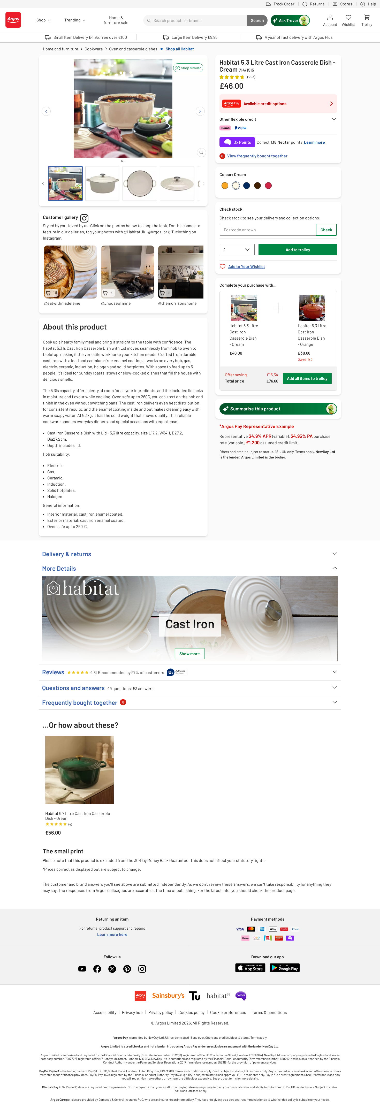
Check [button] (326, 229)
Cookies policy (191, 1012)
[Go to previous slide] (46, 111)
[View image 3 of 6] (140, 183)
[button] (188, 67)
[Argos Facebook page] (97, 969)
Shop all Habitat (180, 48)
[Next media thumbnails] (203, 183)
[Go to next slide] (200, 111)
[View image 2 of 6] (103, 183)
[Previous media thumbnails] (43, 183)
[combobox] (195, 20)
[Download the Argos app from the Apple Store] (250, 971)
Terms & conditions (269, 1012)
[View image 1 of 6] (65, 183)
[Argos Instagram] (142, 969)
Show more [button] (189, 653)
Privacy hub (132, 1012)
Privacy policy (160, 1012)
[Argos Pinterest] (127, 969)
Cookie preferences (228, 1012)
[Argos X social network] (112, 969)
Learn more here (112, 934)
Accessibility (104, 1012)
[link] (278, 154)
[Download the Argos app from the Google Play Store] (285, 971)
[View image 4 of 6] (177, 183)
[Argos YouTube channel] (82, 969)
